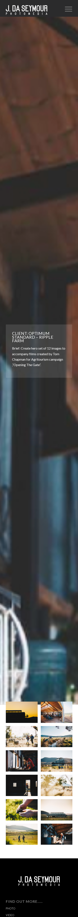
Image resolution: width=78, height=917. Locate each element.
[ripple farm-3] (58, 787)
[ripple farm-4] (23, 738)
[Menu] (66, 8)
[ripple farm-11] (58, 811)
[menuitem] (66, 8)
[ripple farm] (23, 762)
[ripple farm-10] (58, 714)
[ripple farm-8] (58, 762)
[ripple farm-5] (23, 836)
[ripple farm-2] (58, 836)
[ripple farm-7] (58, 738)
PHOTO (10, 908)
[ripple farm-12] (23, 714)
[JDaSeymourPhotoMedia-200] (32, 8)
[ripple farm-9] (23, 787)
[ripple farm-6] (23, 811)
